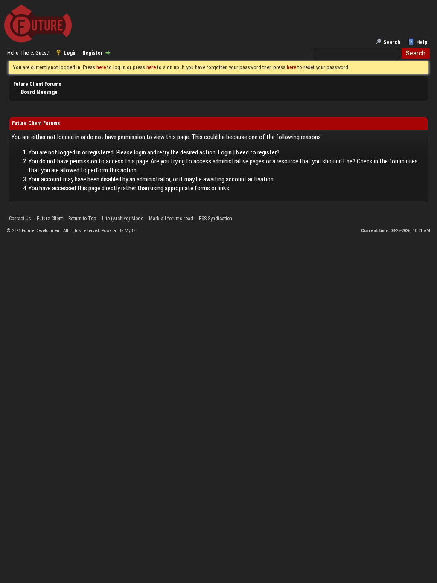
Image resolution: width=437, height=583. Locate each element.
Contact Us (20, 219)
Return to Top (82, 219)
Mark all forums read (171, 219)
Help (422, 42)
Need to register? (258, 152)
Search (391, 42)
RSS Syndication (215, 219)
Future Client (50, 219)
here (101, 67)
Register (92, 53)
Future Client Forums (37, 84)
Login (70, 53)
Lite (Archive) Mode (122, 219)
